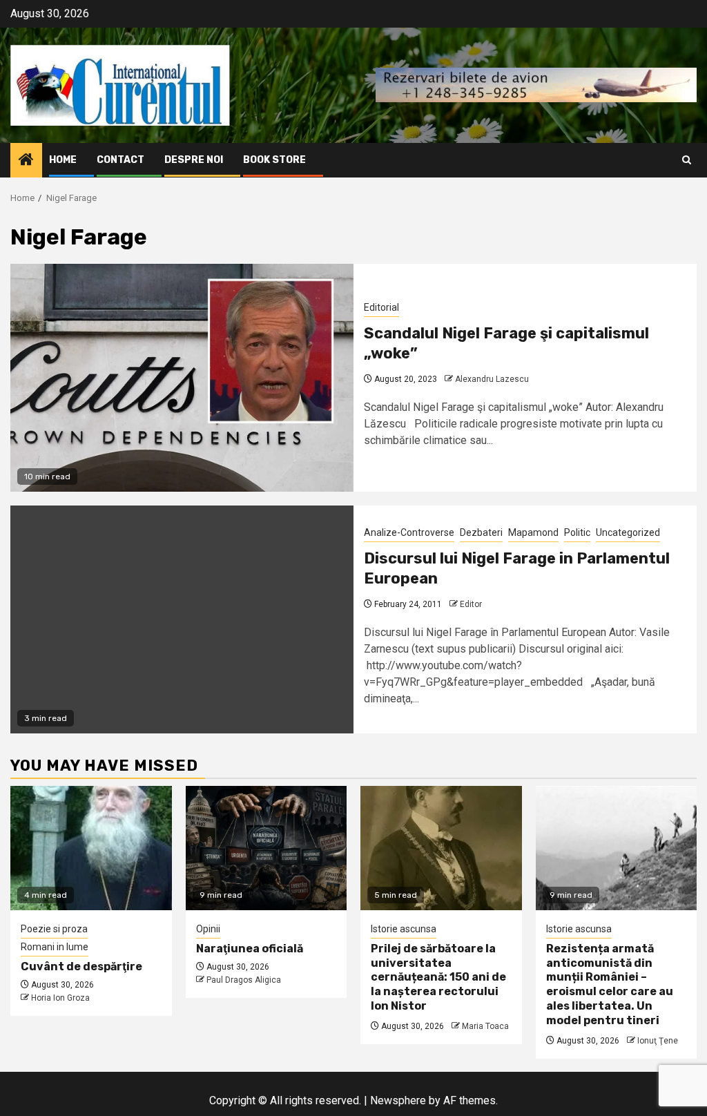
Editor (471, 604)
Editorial (381, 307)
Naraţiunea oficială (249, 948)
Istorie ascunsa (403, 928)
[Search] (686, 159)
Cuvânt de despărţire (81, 966)
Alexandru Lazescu (492, 379)
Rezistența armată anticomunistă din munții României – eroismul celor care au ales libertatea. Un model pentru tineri (609, 984)
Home (63, 160)
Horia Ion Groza (60, 998)
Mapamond (533, 532)
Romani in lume (54, 946)
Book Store (274, 160)
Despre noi (193, 160)
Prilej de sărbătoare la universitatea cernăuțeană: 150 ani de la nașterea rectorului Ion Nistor (438, 977)
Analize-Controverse (409, 532)
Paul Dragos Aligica (243, 980)
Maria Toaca (485, 1026)
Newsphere (398, 1100)
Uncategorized (628, 532)
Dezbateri (481, 532)
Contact (120, 160)
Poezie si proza (54, 928)
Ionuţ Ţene (657, 1041)
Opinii (208, 928)
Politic (577, 532)
